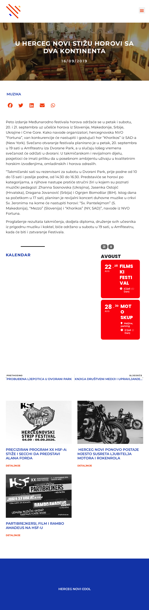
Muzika (14, 94)
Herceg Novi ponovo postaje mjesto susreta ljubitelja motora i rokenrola (108, 454)
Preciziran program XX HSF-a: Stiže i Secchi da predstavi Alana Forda (36, 454)
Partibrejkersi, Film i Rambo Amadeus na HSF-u (35, 525)
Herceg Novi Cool (74, 589)
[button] (142, 10)
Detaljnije (13, 465)
